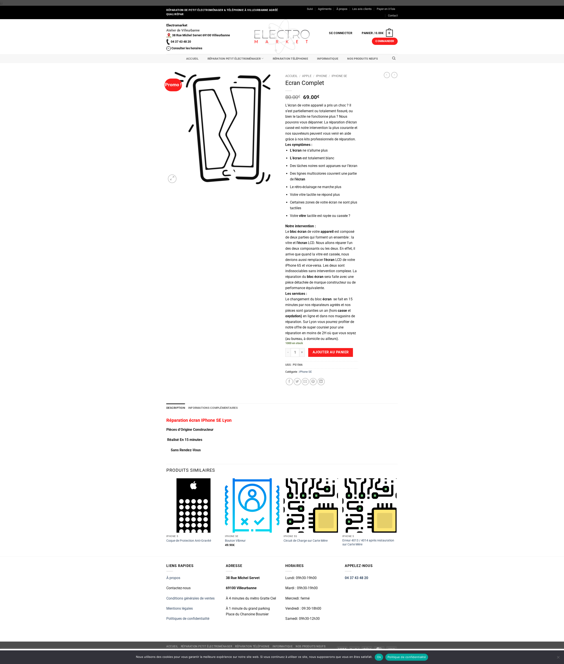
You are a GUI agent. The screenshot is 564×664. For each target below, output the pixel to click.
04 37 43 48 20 (356, 578)
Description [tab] (175, 407)
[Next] (396, 517)
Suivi (310, 9)
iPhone (321, 76)
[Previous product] (394, 75)
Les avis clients (362, 9)
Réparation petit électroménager (234, 58)
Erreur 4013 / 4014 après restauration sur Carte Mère (368, 543)
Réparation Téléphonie (290, 58)
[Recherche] (394, 58)
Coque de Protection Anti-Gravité (188, 541)
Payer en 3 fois (386, 9)
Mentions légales (179, 608)
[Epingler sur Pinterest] (313, 381)
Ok (379, 657)
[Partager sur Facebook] (289, 381)
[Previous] (166, 517)
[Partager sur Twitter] (297, 381)
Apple (307, 76)
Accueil (192, 58)
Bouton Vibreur (235, 541)
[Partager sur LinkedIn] (321, 381)
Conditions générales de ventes (190, 598)
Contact (393, 15)
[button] (341, 33)
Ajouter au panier (331, 352)
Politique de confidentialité (407, 657)
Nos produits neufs (362, 58)
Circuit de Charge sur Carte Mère (306, 541)
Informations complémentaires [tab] (213, 407)
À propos (341, 9)
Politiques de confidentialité (187, 618)
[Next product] (387, 75)
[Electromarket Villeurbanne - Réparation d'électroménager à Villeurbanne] (282, 36)
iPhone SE (339, 76)
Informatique (327, 58)
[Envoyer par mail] (305, 381)
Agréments (325, 9)
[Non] (558, 658)
